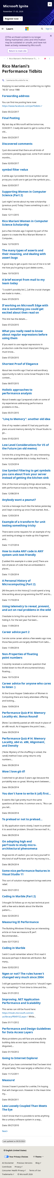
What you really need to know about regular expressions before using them (24, 334)
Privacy (18, 1166)
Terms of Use (35, 1170)
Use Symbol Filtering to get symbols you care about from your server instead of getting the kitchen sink (26, 474)
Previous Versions (24, 1163)
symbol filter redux (15, 169)
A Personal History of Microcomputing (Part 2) (19, 582)
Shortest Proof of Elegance (20, 364)
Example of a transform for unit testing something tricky (23, 523)
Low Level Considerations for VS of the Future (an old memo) (25, 446)
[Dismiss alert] (50, 4)
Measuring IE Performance (20, 922)
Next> (5, 1131)
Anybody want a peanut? (19, 500)
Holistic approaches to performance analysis (17, 391)
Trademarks (7, 1174)
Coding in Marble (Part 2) (19, 896)
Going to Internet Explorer (20, 1058)
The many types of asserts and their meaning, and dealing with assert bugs (24, 253)
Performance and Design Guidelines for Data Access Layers (26, 1030)
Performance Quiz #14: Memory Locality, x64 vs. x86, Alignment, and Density (23, 742)
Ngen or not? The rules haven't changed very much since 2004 (23, 975)
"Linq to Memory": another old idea (26, 419)
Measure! (8, 1080)
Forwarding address (15, 96)
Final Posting (11, 118)
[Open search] (42, 28)
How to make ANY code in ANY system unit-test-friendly (22, 553)
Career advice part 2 (15, 632)
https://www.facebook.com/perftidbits (21, 106)
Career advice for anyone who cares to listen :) (26, 685)
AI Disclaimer (8, 1163)
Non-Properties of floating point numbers (20, 655)
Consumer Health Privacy (13, 1170)
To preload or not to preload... (22, 819)
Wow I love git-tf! (13, 771)
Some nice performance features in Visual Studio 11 (26, 872)
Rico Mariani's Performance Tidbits (23, 58)
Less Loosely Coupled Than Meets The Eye (24, 1107)
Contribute (7, 1166)
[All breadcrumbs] (4, 58)
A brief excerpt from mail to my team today (23, 281)
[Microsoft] (27, 28)
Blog (37, 1163)
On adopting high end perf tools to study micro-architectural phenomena (19, 845)
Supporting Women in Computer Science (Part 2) (24, 193)
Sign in (49, 28)
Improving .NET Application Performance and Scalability (21, 1001)
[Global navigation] (2, 28)
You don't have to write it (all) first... (26, 793)
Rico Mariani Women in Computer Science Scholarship (25, 222)
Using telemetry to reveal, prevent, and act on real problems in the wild (26, 608)
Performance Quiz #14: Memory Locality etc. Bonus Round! (23, 714)
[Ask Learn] (45, 58)
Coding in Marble (13, 948)
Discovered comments (17, 144)
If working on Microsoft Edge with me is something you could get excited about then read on (25, 309)
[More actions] (49, 58)
